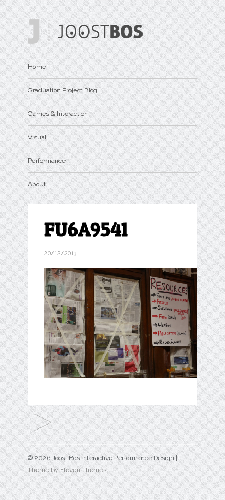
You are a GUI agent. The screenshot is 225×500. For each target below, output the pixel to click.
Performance (47, 160)
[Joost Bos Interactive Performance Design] (85, 41)
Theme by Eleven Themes (67, 470)
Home (37, 66)
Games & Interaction (58, 113)
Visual (37, 137)
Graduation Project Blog (62, 90)
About (37, 184)
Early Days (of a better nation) (42, 423)
